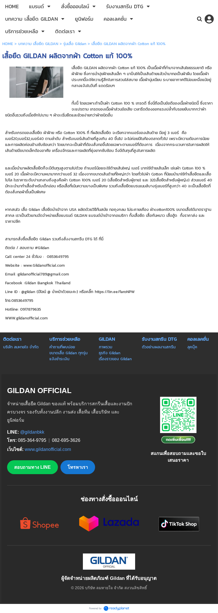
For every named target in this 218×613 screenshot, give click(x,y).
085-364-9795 (32, 440)
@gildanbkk (32, 432)
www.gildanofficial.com (48, 449)
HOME (7, 44)
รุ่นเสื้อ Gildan (74, 44)
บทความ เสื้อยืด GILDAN (38, 44)
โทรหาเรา (78, 467)
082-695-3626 (66, 440)
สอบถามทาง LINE (32, 467)
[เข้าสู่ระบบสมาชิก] (209, 19)
